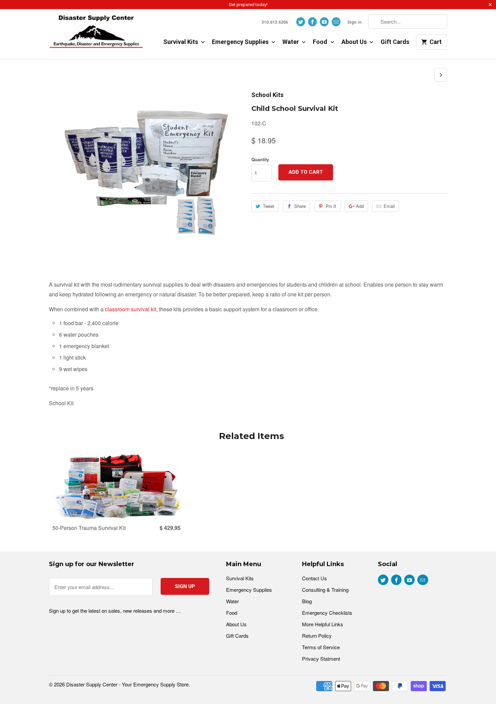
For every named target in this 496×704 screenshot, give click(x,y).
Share (300, 206)
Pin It (331, 206)
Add (360, 206)
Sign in (354, 22)
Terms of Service (321, 647)
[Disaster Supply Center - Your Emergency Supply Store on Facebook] (312, 21)
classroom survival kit (130, 309)
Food (321, 41)
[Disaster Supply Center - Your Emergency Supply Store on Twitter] (300, 21)
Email (389, 206)
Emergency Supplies (241, 41)
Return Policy (317, 635)
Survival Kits (181, 41)
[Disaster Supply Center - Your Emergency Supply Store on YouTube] (324, 21)
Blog (307, 601)
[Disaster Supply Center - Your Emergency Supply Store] (96, 34)
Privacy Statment (321, 658)
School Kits (267, 94)
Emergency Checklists (327, 612)
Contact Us (314, 578)
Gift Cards (395, 41)
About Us (354, 41)
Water (291, 41)
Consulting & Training (325, 589)
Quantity (260, 159)
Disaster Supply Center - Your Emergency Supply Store (127, 684)
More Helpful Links (322, 624)
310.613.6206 (274, 22)
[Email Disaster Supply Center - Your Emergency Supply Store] (336, 21)
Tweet (268, 206)
